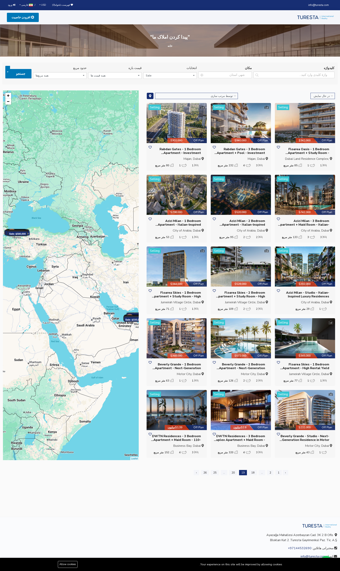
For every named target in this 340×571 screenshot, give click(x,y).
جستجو (20, 74)
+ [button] (8, 95)
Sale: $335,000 (133, 319)
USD (43, 4)
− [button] (8, 101)
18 (252, 472)
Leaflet (134, 458)
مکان (248, 68)
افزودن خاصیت (21, 17)
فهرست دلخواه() (61, 4)
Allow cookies (67, 564)
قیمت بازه (135, 68)
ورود (10, 4)
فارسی (25, 4)
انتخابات (192, 68)
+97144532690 (299, 548)
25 (214, 472)
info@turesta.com (318, 5)
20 (233, 472)
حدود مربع (80, 68)
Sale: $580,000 (17, 233)
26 (205, 472)
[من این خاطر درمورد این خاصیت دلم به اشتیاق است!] (278, 147)
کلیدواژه (329, 68)
